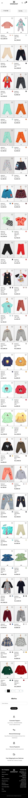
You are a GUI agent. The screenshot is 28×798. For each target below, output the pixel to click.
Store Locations (5, 774)
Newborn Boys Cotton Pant (17, 65)
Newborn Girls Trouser (3, 120)
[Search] (22, 3)
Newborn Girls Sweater (4, 36)
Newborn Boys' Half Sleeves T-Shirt (16, 290)
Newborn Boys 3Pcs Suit (3, 93)
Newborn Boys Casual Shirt (17, 485)
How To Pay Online (5, 786)
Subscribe (14, 708)
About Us (4, 772)
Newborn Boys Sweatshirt (3, 682)
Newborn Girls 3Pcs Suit (16, 37)
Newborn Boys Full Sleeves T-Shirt (16, 654)
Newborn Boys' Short (17, 176)
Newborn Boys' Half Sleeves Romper (3, 290)
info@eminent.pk (22, 776)
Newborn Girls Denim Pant (3, 513)
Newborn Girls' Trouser (4, 148)
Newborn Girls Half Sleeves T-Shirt (3, 570)
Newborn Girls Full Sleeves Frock (3, 430)
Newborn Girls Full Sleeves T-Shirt (3, 374)
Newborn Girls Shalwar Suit (4, 541)
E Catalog (4, 791)
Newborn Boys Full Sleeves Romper (3, 598)
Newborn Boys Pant (16, 92)
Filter (6, 10)
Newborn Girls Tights (17, 540)
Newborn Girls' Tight (3, 260)
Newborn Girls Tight (3, 64)
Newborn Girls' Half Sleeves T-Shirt (16, 234)
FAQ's (3, 776)
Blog (3, 789)
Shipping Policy (5, 780)
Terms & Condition (5, 778)
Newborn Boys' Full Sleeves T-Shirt (3, 458)
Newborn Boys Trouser (4, 625)
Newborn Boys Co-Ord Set (17, 598)
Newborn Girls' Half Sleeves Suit (3, 233)
